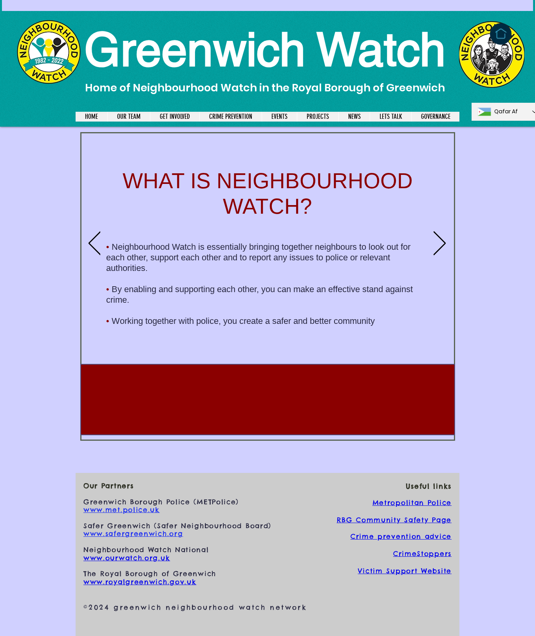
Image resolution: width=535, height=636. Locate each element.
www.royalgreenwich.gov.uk (140, 582)
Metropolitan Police (412, 502)
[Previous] (95, 243)
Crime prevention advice (401, 536)
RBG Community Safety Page (394, 520)
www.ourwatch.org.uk (126, 558)
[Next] (440, 243)
